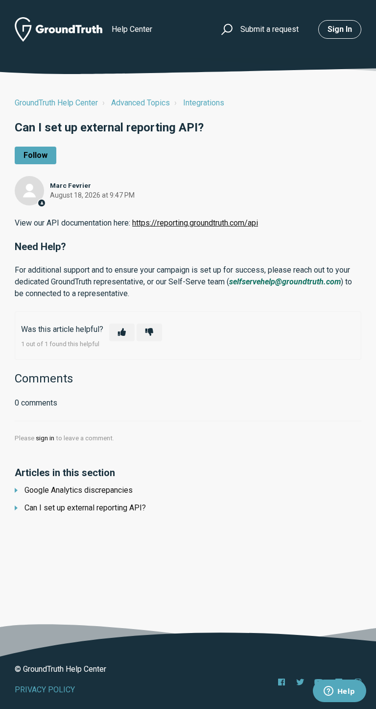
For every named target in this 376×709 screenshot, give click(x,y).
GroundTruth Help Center (56, 102)
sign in (45, 438)
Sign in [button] (340, 29)
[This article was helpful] (122, 332)
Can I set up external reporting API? (85, 507)
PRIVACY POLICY (45, 689)
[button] (225, 29)
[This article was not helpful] (149, 332)
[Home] (58, 29)
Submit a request (269, 29)
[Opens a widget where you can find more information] (339, 692)
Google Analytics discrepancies (78, 490)
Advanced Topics (140, 102)
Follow (35, 155)
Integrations (203, 102)
